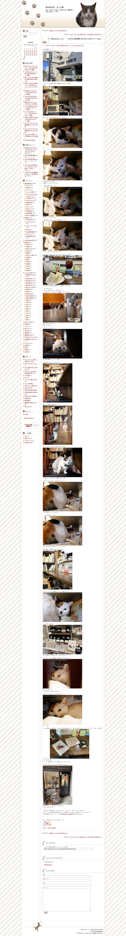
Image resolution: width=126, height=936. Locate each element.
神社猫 (28, 289)
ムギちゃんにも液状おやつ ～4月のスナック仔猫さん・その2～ (31, 166)
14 (32, 50)
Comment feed (48, 864)
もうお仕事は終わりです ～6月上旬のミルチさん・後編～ (32, 107)
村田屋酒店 (29, 211)
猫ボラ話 (27, 330)
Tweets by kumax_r (29, 418)
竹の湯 (28, 268)
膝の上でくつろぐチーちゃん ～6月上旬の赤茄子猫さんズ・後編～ (31, 67)
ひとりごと (28, 343)
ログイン (27, 436)
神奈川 (28, 300)
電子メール (46, 879)
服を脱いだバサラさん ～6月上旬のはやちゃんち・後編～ (31, 92)
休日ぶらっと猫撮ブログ (31, 385)
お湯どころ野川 (30, 255)
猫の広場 (28, 293)
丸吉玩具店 (29, 219)
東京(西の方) (29, 283)
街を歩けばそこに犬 (30, 337)
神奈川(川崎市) (30, 296)
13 (30, 50)
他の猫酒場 (29, 213)
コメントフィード (29, 440)
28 (32, 54)
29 (34, 54)
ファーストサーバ (88, 933)
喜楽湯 (28, 264)
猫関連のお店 (28, 335)
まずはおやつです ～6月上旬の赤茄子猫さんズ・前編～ (31, 73)
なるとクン (29, 234)
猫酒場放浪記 (28, 183)
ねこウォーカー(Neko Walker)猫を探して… (30, 372)
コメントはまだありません (77, 45)
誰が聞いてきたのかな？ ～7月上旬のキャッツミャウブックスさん (32, 149)
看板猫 (62, 45)
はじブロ (27, 377)
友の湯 (28, 244)
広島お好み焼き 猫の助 (31, 390)
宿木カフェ (29, 209)
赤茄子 (28, 187)
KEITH (28, 204)
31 (24, 56)
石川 (27, 313)
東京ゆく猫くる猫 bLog (31, 396)
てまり (28, 185)
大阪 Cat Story (28, 388)
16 (36, 50)
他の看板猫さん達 (31, 236)
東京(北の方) (29, 278)
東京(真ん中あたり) (31, 274)
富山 (27, 311)
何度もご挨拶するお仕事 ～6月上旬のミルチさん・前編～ (32, 119)
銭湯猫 (26, 242)
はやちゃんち (29, 200)
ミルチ (28, 189)
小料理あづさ (29, 198)
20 (30, 52)
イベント (27, 326)
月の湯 (28, 266)
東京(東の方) (29, 280)
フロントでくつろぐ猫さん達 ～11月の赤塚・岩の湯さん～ (86, 34)
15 (34, 50)
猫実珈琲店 (28, 400)
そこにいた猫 (28, 272)
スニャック (29, 206)
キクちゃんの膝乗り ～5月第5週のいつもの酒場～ (31, 136)
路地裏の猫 (29, 202)
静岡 (27, 319)
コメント (45, 887)
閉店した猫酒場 (30, 215)
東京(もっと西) (30, 287)
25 (26, 54)
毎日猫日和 (28, 398)
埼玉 (27, 304)
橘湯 (27, 259)
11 (26, 50)
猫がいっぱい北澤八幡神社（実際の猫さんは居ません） (31, 79)
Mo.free (58, 45)
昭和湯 (28, 253)
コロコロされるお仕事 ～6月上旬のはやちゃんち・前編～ (31, 98)
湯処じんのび (29, 248)
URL (44, 883)
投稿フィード (28, 438)
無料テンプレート (98, 933)
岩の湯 (28, 251)
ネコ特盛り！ (28, 375)
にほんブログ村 (47, 824)
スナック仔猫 (29, 192)
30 (36, 54)
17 (24, 52)
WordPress (100, 931)
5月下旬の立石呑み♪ (30, 140)
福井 (27, 315)
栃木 (27, 306)
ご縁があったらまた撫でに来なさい (58, 30)
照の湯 (28, 261)
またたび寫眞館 (29, 383)
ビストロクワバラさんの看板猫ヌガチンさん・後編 (31, 124)
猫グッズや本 (28, 322)
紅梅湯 (28, 257)
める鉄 (26, 414)
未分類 (26, 352)
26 (28, 54)
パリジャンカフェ (31, 222)
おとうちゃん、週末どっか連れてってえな (31, 360)
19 (28, 52)
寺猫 (27, 291)
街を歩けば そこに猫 (54, 7)
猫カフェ (27, 328)
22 (34, 52)
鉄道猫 (26, 345)
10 (24, 50)
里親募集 (27, 332)
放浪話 (26, 349)
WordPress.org (29, 442)
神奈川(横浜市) (30, 298)
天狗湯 (28, 246)
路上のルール (28, 406)
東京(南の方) (29, 285)
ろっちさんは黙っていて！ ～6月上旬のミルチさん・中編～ (31, 113)
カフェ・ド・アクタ (31, 225)
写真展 (26, 324)
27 (30, 54)
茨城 (27, 309)
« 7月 (23, 58)
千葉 (27, 302)
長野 (27, 317)
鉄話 (26, 347)
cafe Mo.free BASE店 (67, 814)
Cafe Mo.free (52, 51)
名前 (44, 874)
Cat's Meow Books (29, 240)
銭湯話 (28, 270)
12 (28, 50)
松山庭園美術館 (30, 232)
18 (26, 52)
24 (24, 54)
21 (32, 52)
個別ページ (67, 45)
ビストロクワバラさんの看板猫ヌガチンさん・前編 (31, 130)
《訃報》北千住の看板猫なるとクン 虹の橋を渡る (31, 174)
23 (36, 52)
